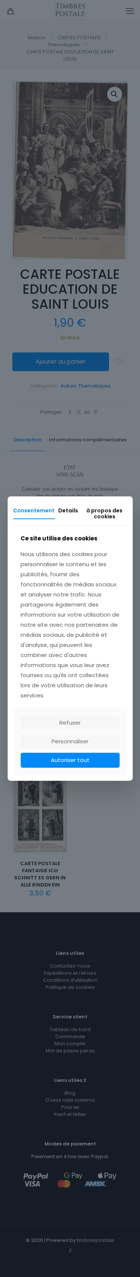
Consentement (34, 510)
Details (68, 510)
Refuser (70, 723)
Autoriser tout (70, 760)
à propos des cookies (104, 514)
